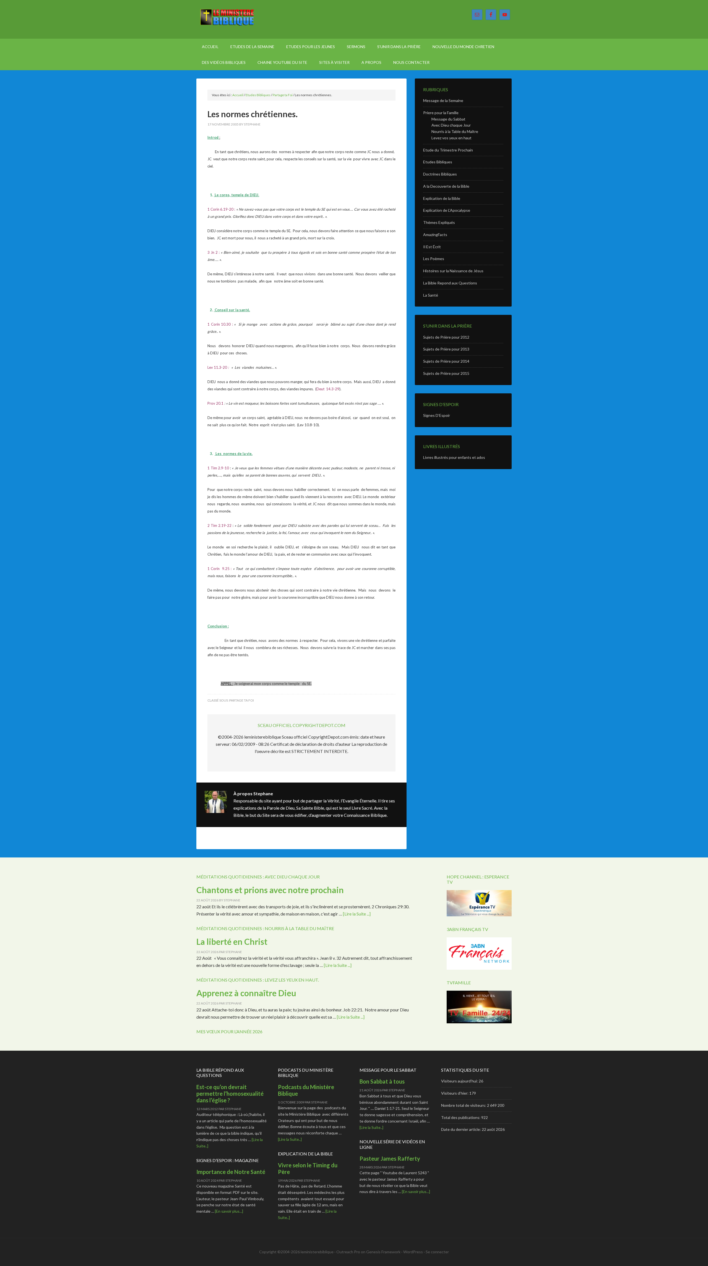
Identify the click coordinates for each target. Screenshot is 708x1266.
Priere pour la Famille (441, 112)
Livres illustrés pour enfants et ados (454, 457)
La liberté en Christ (231, 941)
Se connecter (437, 1251)
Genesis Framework (383, 1251)
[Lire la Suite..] (290, 1139)
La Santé (430, 295)
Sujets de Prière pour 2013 (446, 349)
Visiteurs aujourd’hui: (460, 1081)
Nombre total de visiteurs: (464, 1105)
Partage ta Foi (241, 700)
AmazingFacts (435, 234)
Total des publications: (461, 1117)
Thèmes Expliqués (439, 222)
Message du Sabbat (448, 119)
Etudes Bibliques (437, 161)
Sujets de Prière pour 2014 (446, 361)
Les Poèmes (433, 258)
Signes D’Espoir (436, 415)
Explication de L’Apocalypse (446, 210)
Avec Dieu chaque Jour (451, 125)
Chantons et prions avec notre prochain (270, 890)
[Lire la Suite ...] (357, 913)
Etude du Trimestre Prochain (448, 150)
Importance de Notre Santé (230, 1171)
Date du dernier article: (461, 1129)
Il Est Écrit (432, 246)
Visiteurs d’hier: (455, 1093)
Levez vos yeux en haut (451, 137)
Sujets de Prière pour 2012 (446, 337)
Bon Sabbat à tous (382, 1081)
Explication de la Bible (441, 198)
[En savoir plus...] (229, 1211)
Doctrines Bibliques (440, 174)
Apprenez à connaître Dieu (246, 993)
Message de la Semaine (443, 100)
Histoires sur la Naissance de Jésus (453, 270)
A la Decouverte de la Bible (446, 186)
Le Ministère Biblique (243, 19)
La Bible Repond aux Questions (450, 283)
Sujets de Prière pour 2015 (446, 373)
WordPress (413, 1251)
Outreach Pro (348, 1251)
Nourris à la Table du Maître (454, 131)
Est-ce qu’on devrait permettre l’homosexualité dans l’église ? (230, 1093)
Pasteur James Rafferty (390, 1158)
